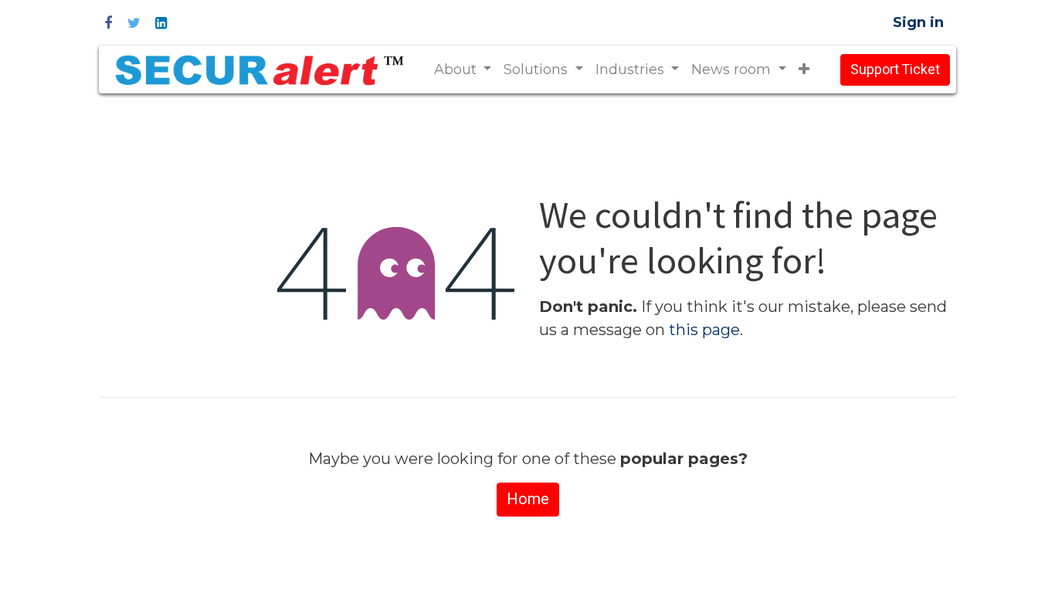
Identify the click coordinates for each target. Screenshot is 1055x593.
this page (704, 329)
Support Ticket (895, 69)
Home (528, 499)
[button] (804, 69)
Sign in (918, 22)
